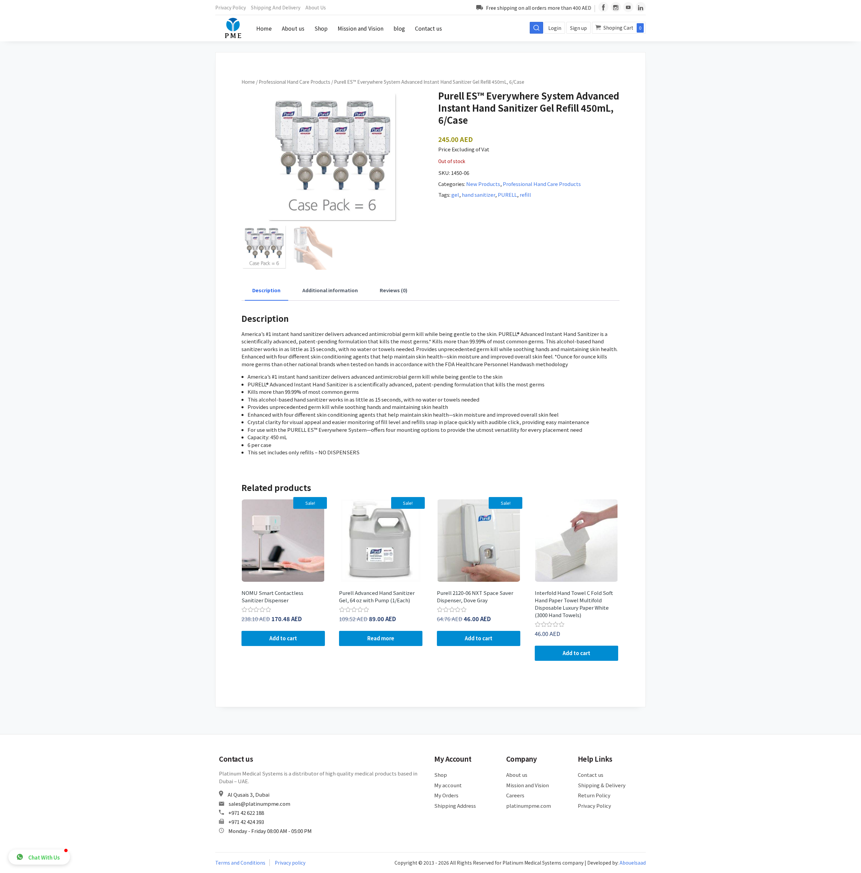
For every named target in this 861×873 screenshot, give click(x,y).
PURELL (507, 194)
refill (525, 194)
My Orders (446, 795)
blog (399, 28)
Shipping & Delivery (602, 785)
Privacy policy (290, 862)
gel (455, 194)
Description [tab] (266, 290)
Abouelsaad (633, 862)
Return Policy (594, 795)
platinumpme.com (528, 805)
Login (554, 28)
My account (448, 785)
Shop (321, 28)
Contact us (428, 28)
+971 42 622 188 (246, 812)
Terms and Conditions (240, 862)
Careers (515, 795)
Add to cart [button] (283, 638)
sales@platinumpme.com (259, 803)
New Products (483, 183)
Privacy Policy (230, 7)
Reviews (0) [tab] (393, 290)
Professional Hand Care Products (294, 81)
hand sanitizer (478, 194)
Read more (380, 638)
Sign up (578, 28)
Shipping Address (455, 805)
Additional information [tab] (330, 290)
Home (264, 28)
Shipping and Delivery (275, 7)
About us (315, 7)
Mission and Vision (360, 28)
